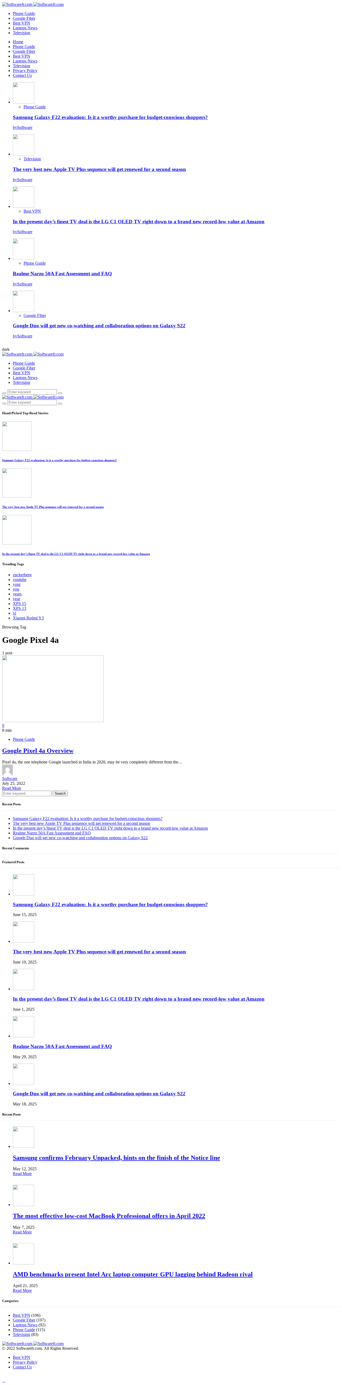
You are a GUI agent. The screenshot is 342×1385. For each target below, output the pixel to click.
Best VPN (21, 23)
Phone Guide (24, 13)
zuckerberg (22, 574)
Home (18, 41)
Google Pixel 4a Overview (37, 750)
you (16, 589)
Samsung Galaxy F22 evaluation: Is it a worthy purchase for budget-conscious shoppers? (110, 117)
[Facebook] (3, 345)
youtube (19, 579)
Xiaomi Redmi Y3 (28, 618)
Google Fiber (24, 18)
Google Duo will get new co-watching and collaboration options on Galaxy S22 (99, 325)
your (17, 584)
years (17, 594)
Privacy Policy (25, 70)
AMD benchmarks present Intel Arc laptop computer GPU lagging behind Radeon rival (133, 1274)
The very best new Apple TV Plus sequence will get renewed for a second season (99, 169)
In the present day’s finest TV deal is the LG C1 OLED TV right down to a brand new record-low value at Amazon (139, 221)
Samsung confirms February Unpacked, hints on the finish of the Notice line (116, 1157)
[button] (6, 349)
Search (60, 793)
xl (14, 613)
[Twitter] (9, 345)
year (16, 598)
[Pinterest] (22, 1376)
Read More (11, 788)
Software (9, 778)
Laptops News (25, 28)
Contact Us (22, 75)
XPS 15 (19, 603)
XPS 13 (19, 608)
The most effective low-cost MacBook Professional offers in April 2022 (109, 1215)
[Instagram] (16, 345)
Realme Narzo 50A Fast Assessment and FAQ (62, 273)
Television (21, 32)
